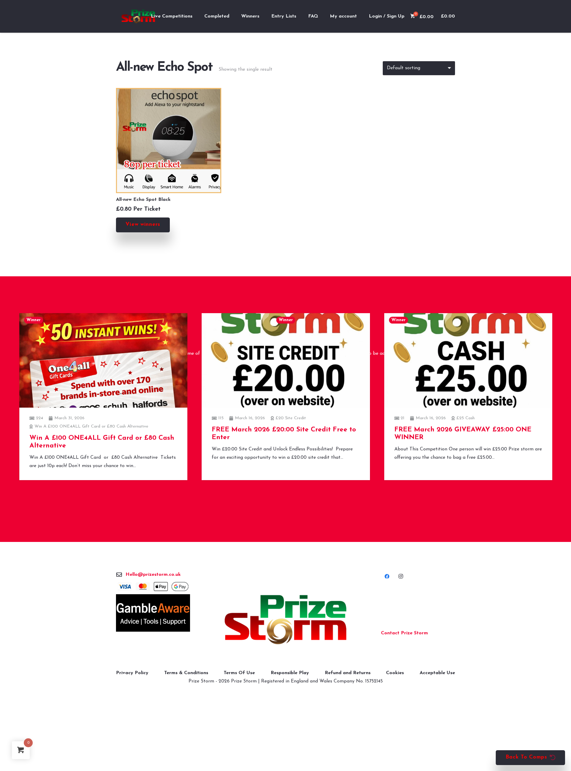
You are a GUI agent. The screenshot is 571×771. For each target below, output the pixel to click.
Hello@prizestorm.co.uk (153, 574)
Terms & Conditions (186, 673)
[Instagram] (401, 576)
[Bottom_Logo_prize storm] (285, 619)
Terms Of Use (239, 673)
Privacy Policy (132, 673)
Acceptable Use (437, 673)
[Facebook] (387, 576)
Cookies (395, 673)
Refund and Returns (348, 673)
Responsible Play (290, 673)
